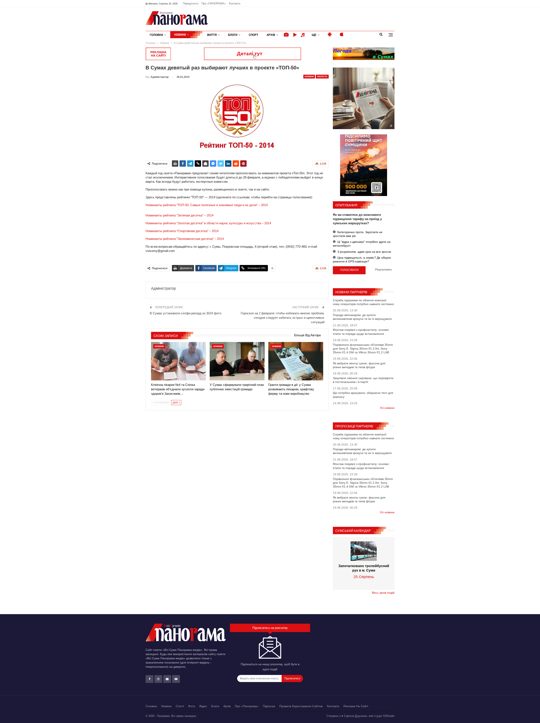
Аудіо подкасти (303, 35)
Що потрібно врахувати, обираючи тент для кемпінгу (363, 394)
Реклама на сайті (355, 706)
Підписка (269, 706)
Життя (212, 34)
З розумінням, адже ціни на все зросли (363, 251)
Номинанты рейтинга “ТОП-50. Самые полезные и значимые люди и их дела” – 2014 (207, 205)
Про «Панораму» (247, 706)
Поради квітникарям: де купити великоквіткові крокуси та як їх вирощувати (362, 316)
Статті (180, 706)
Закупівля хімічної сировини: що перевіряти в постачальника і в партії (363, 380)
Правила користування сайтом (301, 706)
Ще (314, 34)
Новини (180, 34)
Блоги (232, 34)
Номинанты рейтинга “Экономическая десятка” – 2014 (185, 239)
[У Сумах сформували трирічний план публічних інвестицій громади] (237, 361)
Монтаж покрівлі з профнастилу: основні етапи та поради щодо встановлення (361, 331)
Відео (203, 706)
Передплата (190, 3)
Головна (156, 34)
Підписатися (292, 678)
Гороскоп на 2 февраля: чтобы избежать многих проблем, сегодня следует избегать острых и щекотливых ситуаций (282, 317)
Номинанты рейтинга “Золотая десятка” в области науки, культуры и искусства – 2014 (208, 223)
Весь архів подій (383, 592)
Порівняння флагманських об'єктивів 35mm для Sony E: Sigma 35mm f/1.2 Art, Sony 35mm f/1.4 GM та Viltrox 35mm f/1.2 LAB (363, 348)
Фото (191, 706)
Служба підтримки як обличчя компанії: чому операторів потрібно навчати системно (363, 302)
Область (322, 76)
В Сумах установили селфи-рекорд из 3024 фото (185, 313)
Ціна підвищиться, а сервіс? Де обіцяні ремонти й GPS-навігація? (362, 259)
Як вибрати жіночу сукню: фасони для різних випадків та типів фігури (359, 365)
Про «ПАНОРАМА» (213, 3)
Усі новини (387, 407)
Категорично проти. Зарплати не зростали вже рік (357, 234)
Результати (383, 269)
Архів (271, 34)
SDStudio (388, 716)
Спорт (253, 34)
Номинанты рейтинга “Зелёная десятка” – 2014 (179, 215)
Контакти (234, 3)
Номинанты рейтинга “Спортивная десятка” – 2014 (182, 231)
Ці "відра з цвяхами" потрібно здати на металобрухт (361, 243)
